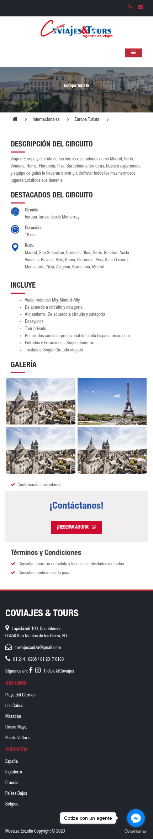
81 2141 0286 (25, 660)
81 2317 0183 (52, 660)
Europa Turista (87, 120)
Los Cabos (14, 706)
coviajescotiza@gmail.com (38, 648)
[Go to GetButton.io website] (136, 831)
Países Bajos (16, 794)
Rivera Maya (16, 727)
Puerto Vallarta (18, 738)
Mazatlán (13, 717)
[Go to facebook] (136, 818)
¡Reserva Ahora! (74, 527)
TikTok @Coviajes (58, 671)
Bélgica (12, 804)
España (11, 762)
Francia (12, 783)
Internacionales (46, 120)
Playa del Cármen (20, 695)
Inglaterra (13, 772)
